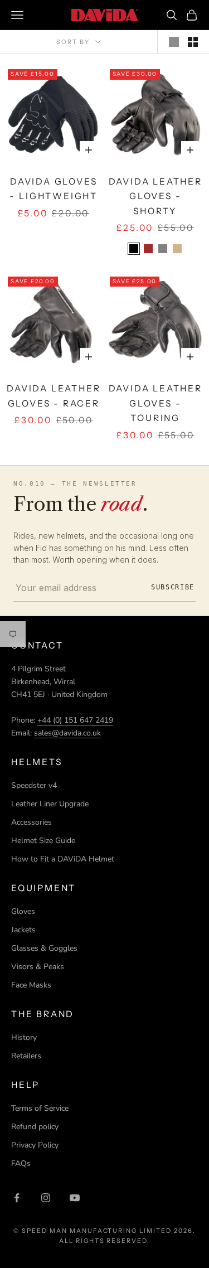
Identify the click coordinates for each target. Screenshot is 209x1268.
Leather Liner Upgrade (50, 803)
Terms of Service (40, 1108)
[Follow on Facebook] (16, 1197)
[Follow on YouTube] (74, 1197)
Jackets (23, 930)
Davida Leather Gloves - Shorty (155, 196)
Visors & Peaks (37, 966)
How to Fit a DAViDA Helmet (62, 859)
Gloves (23, 911)
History (24, 1037)
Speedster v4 (34, 785)
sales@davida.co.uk (67, 733)
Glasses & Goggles (44, 948)
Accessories (31, 822)
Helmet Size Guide (43, 840)
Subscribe (173, 587)
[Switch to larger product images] (174, 42)
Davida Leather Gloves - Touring (155, 403)
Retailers (26, 1056)
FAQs (21, 1163)
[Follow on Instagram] (45, 1197)
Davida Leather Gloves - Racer (53, 396)
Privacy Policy (35, 1145)
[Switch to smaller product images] (193, 42)
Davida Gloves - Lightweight (53, 189)
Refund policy (35, 1126)
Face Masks (31, 985)
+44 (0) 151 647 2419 (75, 720)
